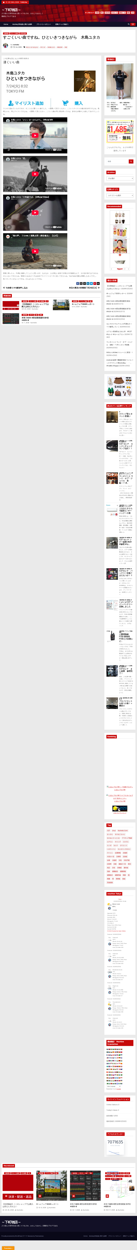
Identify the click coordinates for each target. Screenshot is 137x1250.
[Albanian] (109, 1049)
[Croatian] (109, 1055)
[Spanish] (119, 1078)
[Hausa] (111, 1060)
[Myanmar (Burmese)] (111, 1072)
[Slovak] (109, 1078)
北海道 (125, 857)
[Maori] (121, 1069)
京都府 (125, 853)
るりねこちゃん (120, 834)
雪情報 (118, 879)
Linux (114, 831)
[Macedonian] (111, 1069)
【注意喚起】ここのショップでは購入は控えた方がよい (35, 305)
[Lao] (117, 1066)
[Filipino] (107, 1058)
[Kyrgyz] (115, 1066)
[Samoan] (113, 1078)
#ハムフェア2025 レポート (83, 304)
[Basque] (119, 1049)
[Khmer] (109, 1066)
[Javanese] (119, 1063)
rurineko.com (123, 831)
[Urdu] (107, 1083)
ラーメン (110, 853)
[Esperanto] (119, 1055)
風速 (123, 879)
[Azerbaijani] (117, 1049)
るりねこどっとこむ (113, 838)
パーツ (107, 1179)
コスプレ (126, 842)
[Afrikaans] (107, 1049)
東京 (102, 13)
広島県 (109, 864)
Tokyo (119, 899)
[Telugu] (115, 1080)
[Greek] (121, 1058)
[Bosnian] (109, 1052)
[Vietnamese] (111, 1083)
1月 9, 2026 (76, 307)
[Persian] (119, 1072)
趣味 (41, 315)
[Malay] (117, 1069)
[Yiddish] (117, 1083)
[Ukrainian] (121, 1080)
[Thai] (117, 1080)
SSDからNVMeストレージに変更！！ (119, 352)
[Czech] (111, 1055)
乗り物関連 (41, 301)
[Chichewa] (117, 1052)
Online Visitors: (112, 1104)
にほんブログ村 (119, 790)
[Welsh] (113, 1083)
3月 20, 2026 (26, 309)
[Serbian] (115, 1075)
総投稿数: (110, 1116)
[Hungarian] (121, 1060)
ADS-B (31, 315)
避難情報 (123, 871)
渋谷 (113, 868)
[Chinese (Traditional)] (121, 1052)
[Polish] (121, 1072)
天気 (132, 13)
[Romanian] (111, 1075)
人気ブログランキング (119, 813)
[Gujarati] (107, 1060)
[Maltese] (119, 1069)
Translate (118, 1089)
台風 (108, 860)
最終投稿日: (110, 1121)
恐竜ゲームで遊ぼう (62, 24)
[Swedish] (109, 1080)
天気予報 (107, 13)
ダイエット (123, 845)
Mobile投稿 (23, 33)
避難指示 (110, 875)
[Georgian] (117, 1058)
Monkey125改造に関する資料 (22, 24)
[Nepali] (113, 1072)
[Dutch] (115, 1055)
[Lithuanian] (107, 1069)
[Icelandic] (107, 1063)
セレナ (116, 845)
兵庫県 (118, 857)
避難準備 (118, 875)
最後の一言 (122, 13)
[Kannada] (121, 1063)
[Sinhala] (107, 1078)
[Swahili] (107, 1080)
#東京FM (59, 47)
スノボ (109, 845)
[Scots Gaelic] (115, 1078)
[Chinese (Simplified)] (119, 1052)
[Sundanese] (121, 1078)
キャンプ (118, 842)
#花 (66, 47)
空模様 (97, 13)
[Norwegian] (115, 1072)
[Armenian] (115, 1049)
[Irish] (113, 1063)
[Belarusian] (121, 1049)
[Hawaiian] (113, 1060)
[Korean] (111, 1066)
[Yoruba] (119, 1083)
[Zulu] (121, 1083)
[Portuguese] (107, 1075)
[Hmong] (119, 1060)
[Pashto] (117, 1072)
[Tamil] (113, 1080)
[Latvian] (121, 1066)
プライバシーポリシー (44, 24)
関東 (128, 13)
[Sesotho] (119, 1075)
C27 (108, 831)
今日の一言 (115, 13)
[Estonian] (121, 1055)
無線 (90, 301)
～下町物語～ (11, 10)
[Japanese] (117, 1063)
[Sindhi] (121, 1075)
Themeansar (39, 1236)
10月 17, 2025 (110, 1210)
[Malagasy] (113, 1069)
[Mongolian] (109, 1072)
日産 (115, 864)
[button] (128, 24)
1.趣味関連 (6, 33)
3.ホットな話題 (14, 33)
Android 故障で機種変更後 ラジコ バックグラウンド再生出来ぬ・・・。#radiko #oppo (119, 363)
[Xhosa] (115, 1083)
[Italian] (115, 1063)
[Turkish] (119, 1080)
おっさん (110, 834)
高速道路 (110, 883)
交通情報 (118, 853)
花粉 (108, 871)
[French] (111, 1058)
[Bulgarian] (111, 1052)
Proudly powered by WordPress (12, 1236)
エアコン (110, 842)
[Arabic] (113, 1049)
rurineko (16, 45)
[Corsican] (107, 1055)
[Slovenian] (111, 1078)
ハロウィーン (111, 849)
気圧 (108, 868)
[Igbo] (109, 1063)
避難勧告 (115, 871)
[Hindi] (117, 1060)
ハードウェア (120, 1176)
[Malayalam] (115, 1069)
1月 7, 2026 (25, 323)
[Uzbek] (109, 1083)
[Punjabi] (109, 1075)
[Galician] (115, 1058)
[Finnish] (109, 1058)
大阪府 (114, 860)
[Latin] (119, 1066)
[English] (117, 1055)
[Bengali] (107, 1052)
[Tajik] (111, 1080)
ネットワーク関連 (110, 1176)
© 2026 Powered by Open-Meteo (116, 931)
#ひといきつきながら (32, 47)
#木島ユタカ (51, 47)
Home (6, 24)
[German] (119, 1058)
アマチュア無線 (83, 301)
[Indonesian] (111, 1063)
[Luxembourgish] (109, 1069)
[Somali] (117, 1078)
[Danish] (113, 1055)
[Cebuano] (115, 1052)
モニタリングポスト (124, 849)
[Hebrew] (115, 1060)
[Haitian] (109, 1060)
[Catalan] (113, 1052)
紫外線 (126, 868)
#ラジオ (43, 47)
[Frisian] (113, 1058)
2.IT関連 (115, 1173)
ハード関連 (127, 1176)
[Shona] (117, 1075)
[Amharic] (111, 1049)
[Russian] (113, 1075)
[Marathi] (107, 1072)
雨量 (108, 879)
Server (127, 1173)
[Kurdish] (113, 1066)
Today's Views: (112, 1110)
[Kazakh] (107, 1066)
